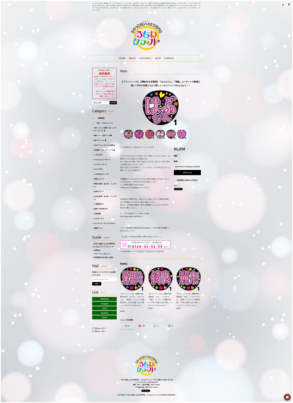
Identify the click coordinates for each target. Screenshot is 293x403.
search (113, 103)
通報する (176, 185)
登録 (96, 284)
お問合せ (97, 250)
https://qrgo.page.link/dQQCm (131, 216)
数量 (175, 161)
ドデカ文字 (98, 155)
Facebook (104, 313)
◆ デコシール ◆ (100, 140)
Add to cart (187, 172)
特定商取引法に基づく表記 (103, 257)
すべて (127, 326)
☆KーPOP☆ (98, 169)
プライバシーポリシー (102, 254)
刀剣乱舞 (97, 213)
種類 (175, 156)
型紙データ (98, 228)
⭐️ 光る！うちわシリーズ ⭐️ (104, 123)
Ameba (104, 317)
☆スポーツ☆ (99, 218)
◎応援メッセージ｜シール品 (104, 150)
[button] (146, 58)
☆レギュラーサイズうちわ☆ (104, 223)
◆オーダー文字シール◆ (103, 135)
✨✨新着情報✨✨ (101, 118)
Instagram (104, 304)
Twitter (104, 308)
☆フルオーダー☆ (100, 164)
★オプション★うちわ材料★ (104, 145)
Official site (104, 299)
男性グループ (99, 179)
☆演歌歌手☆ (99, 204)
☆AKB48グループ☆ (101, 174)
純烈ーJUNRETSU (101, 209)
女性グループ (99, 191)
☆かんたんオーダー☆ (102, 159)
